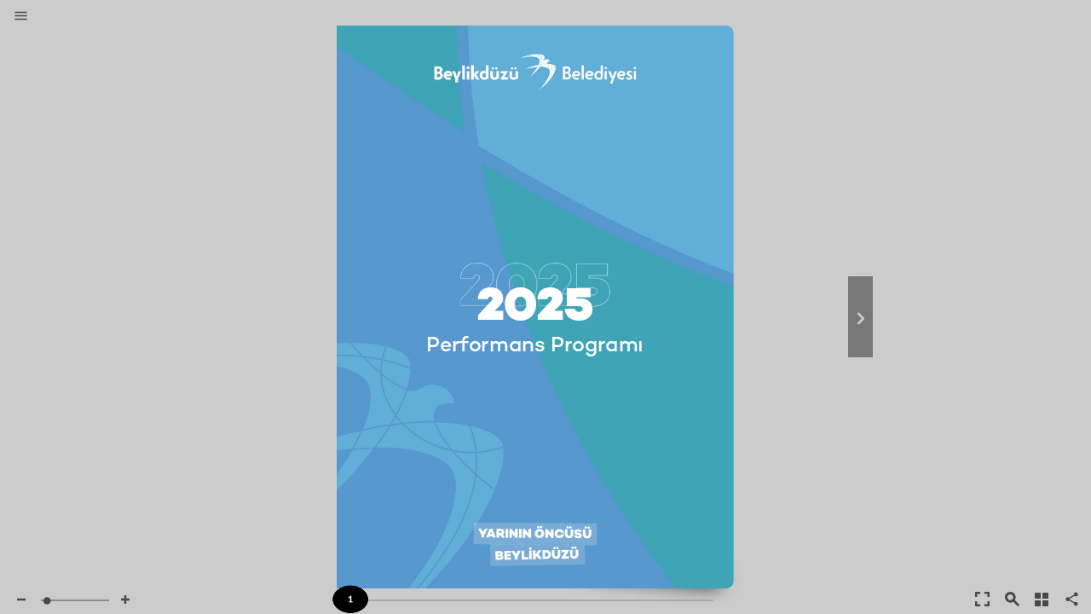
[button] (21, 17)
